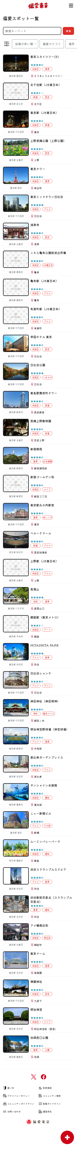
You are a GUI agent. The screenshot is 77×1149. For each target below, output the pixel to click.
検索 (68, 31)
